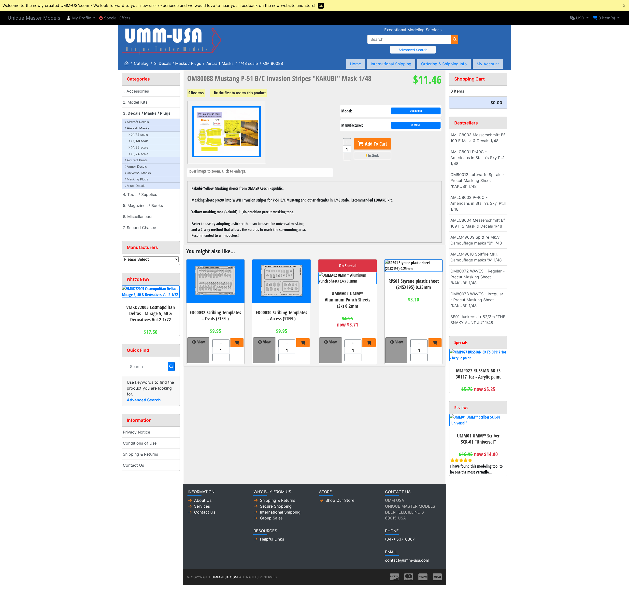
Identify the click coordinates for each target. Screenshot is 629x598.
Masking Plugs (137, 179)
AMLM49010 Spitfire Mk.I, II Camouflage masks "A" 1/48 (476, 257)
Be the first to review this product (240, 92)
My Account (488, 63)
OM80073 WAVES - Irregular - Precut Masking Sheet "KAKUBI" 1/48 (476, 299)
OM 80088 (273, 63)
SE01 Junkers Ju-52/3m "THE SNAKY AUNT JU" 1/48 (477, 319)
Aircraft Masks (219, 63)
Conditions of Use (140, 443)
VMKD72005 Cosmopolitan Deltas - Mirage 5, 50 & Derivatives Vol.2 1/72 (150, 313)
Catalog (141, 63)
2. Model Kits (135, 102)
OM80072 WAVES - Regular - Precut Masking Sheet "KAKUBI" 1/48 (477, 277)
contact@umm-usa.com (407, 560)
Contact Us (133, 465)
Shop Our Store (340, 500)
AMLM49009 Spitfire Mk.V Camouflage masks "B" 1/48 (476, 240)
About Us (203, 500)
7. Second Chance (139, 227)
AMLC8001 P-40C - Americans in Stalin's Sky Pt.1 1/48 (477, 157)
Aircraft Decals (138, 122)
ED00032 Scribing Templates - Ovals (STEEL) (215, 315)
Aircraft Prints (137, 160)
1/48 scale (248, 63)
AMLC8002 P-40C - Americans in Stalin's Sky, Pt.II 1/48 (478, 203)
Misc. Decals (136, 186)
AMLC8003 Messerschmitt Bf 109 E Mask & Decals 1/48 (477, 137)
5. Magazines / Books (143, 205)
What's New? (138, 279)
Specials (461, 342)
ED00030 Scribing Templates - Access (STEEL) (281, 315)
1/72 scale (140, 134)
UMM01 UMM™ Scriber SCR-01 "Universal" (478, 438)
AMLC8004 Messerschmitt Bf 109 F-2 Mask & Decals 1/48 (477, 223)
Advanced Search (413, 50)
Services (202, 506)
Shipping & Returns (140, 454)
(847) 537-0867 (400, 539)
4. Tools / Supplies (140, 194)
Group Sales (271, 518)
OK (321, 6)
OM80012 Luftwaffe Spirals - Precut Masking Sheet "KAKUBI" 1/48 (477, 180)
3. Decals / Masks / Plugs (177, 63)
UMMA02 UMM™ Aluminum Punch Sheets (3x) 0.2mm (347, 299)
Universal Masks (139, 173)
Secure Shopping (276, 506)
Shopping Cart (469, 79)
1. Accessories (136, 91)
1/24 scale (140, 154)
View (200, 342)
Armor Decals (137, 166)
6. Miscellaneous (138, 216)
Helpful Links (272, 539)
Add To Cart (375, 143)
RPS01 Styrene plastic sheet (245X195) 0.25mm (413, 284)
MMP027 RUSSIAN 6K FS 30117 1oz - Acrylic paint (478, 373)
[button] (80, 18)
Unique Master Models (34, 18)
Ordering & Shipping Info (444, 63)
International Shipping (391, 63)
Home (355, 63)
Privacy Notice (136, 432)
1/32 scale (140, 147)
